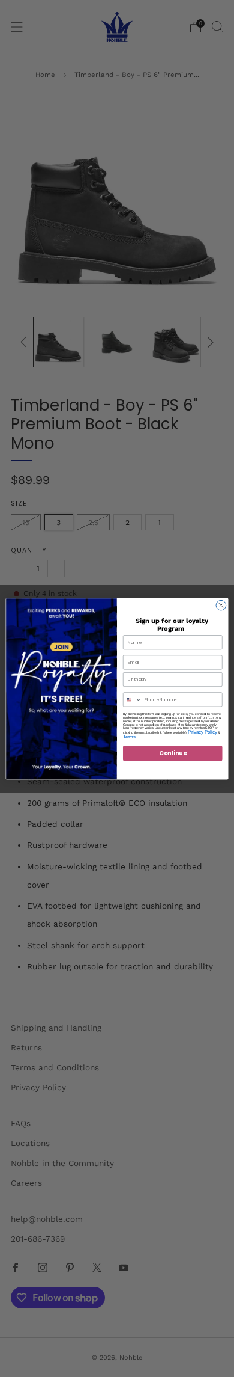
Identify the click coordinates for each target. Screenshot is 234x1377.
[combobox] (132, 699)
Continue (172, 752)
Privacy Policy (202, 731)
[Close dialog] (221, 605)
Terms (129, 736)
